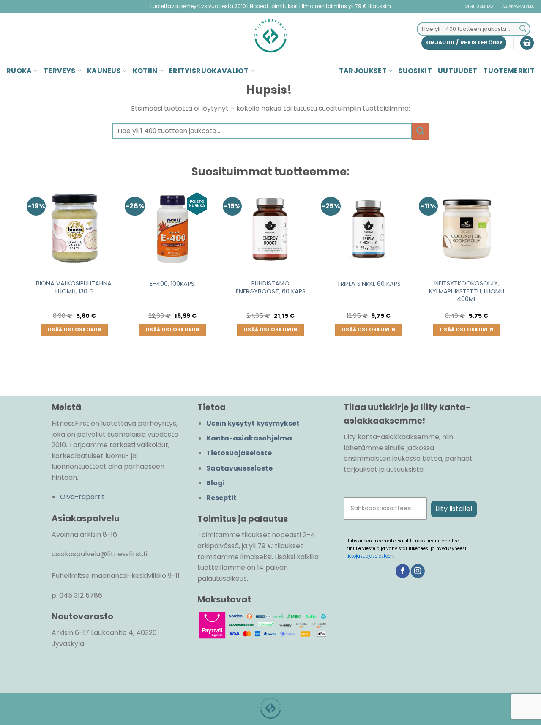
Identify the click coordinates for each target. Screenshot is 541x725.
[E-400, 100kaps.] (172, 229)
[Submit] (523, 29)
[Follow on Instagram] (418, 571)
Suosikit (415, 71)
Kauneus (104, 71)
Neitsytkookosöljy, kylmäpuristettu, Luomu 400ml (466, 291)
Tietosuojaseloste (239, 453)
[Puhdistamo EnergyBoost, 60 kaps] (270, 229)
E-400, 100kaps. (173, 284)
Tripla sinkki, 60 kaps (369, 284)
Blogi (215, 483)
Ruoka (19, 71)
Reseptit (221, 498)
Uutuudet (458, 71)
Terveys (59, 71)
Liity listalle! (454, 509)
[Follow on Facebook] (403, 571)
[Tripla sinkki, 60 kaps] (368, 229)
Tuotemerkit (509, 71)
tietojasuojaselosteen (369, 556)
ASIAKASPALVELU (518, 6)
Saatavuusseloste (239, 468)
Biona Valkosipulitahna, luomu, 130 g (74, 287)
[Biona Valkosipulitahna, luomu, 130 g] (74, 229)
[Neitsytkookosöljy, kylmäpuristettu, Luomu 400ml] (466, 229)
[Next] (511, 276)
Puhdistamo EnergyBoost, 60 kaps (271, 287)
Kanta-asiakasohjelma (249, 438)
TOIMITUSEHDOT (479, 6)
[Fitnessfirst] (270, 36)
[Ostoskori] (527, 43)
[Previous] (30, 276)
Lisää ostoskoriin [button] (74, 329)
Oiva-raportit (82, 497)
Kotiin (145, 71)
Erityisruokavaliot (209, 71)
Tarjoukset (363, 71)
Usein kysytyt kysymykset (253, 423)
